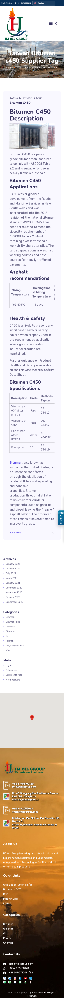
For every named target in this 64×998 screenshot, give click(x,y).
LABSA (7, 903)
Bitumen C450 (19, 103)
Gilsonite (10, 631)
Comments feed (14, 675)
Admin (29, 97)
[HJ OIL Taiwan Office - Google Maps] (6, 796)
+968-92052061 (22, 808)
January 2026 (13, 564)
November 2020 (14, 592)
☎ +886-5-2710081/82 (22, 3)
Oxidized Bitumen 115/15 (17, 884)
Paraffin (10, 641)
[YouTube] (25, 978)
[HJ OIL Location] (25, 982)
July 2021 (11, 573)
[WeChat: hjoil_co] (4, 982)
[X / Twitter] (9, 978)
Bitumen (38, 97)
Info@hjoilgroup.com (24, 786)
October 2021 (13, 568)
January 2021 (13, 583)
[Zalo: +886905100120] (15, 982)
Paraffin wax (10, 898)
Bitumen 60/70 (12, 889)
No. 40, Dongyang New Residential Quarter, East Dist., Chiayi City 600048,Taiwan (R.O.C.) (35, 796)
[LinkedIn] (20, 978)
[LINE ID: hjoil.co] (20, 982)
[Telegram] (30, 978)
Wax (8, 650)
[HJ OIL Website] (30, 982)
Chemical (10, 626)
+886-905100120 (23, 783)
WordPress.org (13, 679)
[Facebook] (4, 978)
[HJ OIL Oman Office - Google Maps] (6, 823)
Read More (15, 533)
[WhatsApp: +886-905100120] (9, 982)
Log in (8, 665)
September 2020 (14, 602)
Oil (7, 636)
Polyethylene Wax (15, 645)
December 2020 (14, 587)
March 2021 (11, 578)
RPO (5, 894)
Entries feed (12, 670)
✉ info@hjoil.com (7, 3)
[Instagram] (15, 978)
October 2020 (13, 597)
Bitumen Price (13, 622)
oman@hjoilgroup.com (25, 811)
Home (9, 67)
